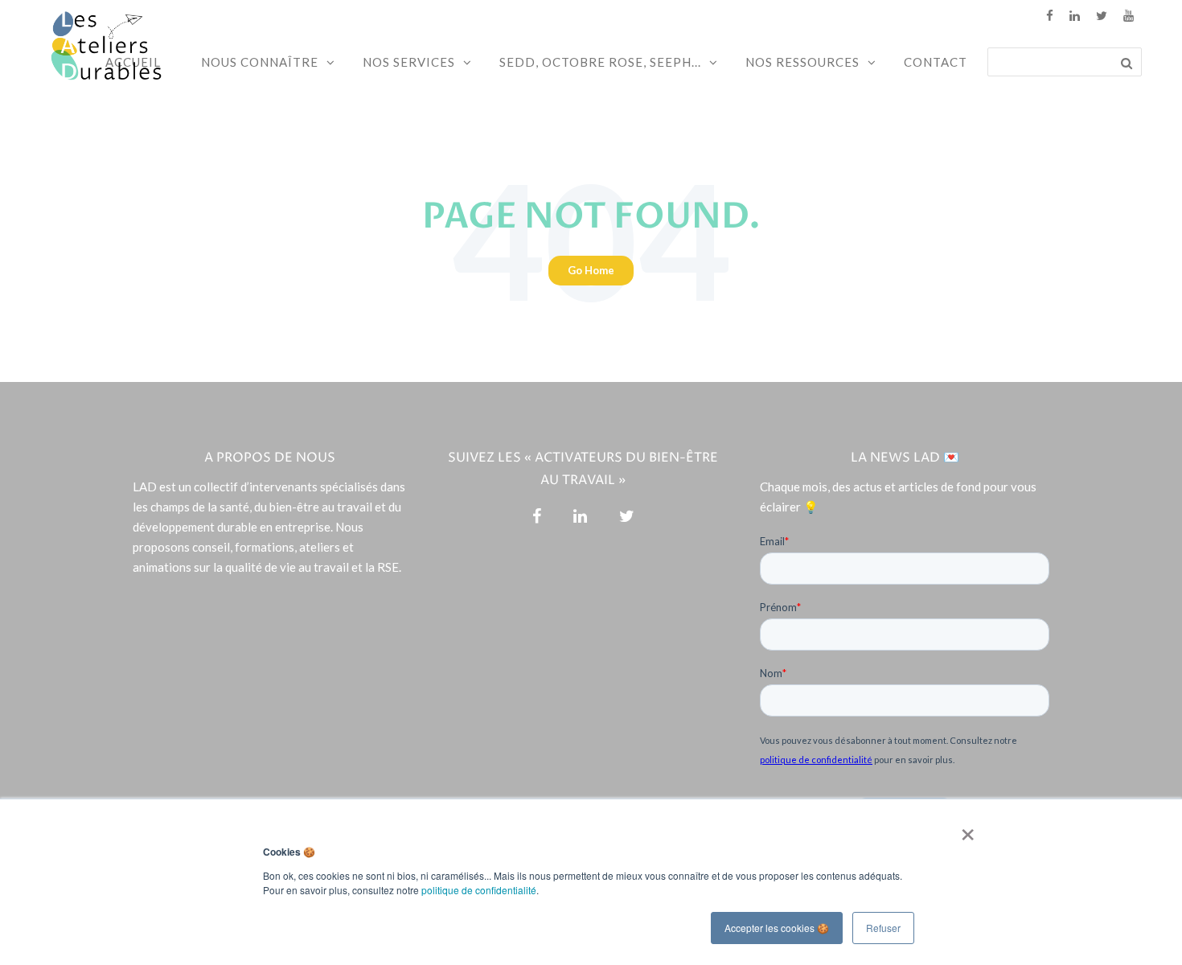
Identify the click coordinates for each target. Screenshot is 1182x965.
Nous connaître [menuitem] (259, 62)
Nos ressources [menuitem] (802, 62)
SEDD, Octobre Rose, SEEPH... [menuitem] (600, 62)
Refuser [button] (883, 927)
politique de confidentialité (478, 890)
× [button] (964, 829)
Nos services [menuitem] (409, 62)
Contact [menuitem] (935, 62)
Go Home (591, 270)
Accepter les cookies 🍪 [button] (776, 927)
